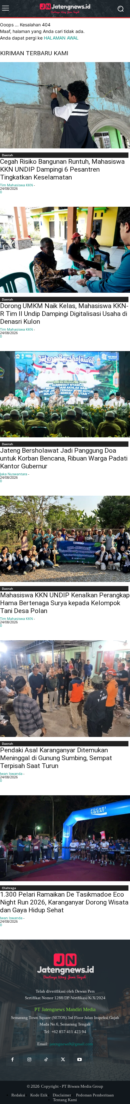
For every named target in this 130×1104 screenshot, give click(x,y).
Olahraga (9, 888)
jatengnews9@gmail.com (71, 1044)
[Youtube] (80, 1059)
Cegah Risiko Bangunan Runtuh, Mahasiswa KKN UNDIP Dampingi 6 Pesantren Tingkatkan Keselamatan (62, 169)
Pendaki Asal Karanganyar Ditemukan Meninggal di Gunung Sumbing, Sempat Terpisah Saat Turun (56, 758)
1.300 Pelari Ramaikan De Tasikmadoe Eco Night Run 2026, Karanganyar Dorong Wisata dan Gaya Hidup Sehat (64, 902)
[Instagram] (29, 1059)
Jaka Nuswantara (13, 474)
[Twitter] (63, 1059)
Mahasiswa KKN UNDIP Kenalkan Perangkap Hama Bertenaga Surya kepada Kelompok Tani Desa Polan (65, 603)
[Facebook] (12, 1059)
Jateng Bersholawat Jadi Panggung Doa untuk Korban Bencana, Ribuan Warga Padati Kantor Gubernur (63, 458)
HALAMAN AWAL (61, 37)
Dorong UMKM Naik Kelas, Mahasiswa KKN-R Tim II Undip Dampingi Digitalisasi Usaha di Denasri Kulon (64, 313)
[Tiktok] (46, 1059)
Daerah (7, 155)
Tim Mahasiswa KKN (16, 185)
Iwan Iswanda (11, 773)
